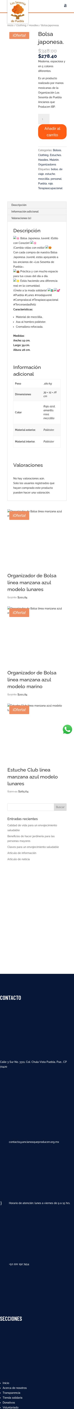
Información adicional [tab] (25, 211)
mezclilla (43, 178)
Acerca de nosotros (15, 1387)
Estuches (55, 155)
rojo (50, 183)
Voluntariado (10, 1407)
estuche (50, 173)
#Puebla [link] (18, 295)
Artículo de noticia (18, 859)
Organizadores (47, 164)
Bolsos (57, 150)
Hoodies (34, 25)
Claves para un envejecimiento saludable (33, 846)
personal (56, 178)
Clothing (21, 25)
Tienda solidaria (12, 1397)
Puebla (42, 183)
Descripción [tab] (18, 204)
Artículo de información (21, 853)
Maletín (54, 159)
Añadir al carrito (52, 131)
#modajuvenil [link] (43, 295)
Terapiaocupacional (50, 188)
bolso (54, 169)
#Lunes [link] (29, 295)
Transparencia (11, 1392)
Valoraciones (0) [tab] (21, 218)
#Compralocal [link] (22, 299)
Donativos (9, 1402)
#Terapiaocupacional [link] (45, 299)
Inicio (10, 25)
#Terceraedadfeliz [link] (24, 304)
